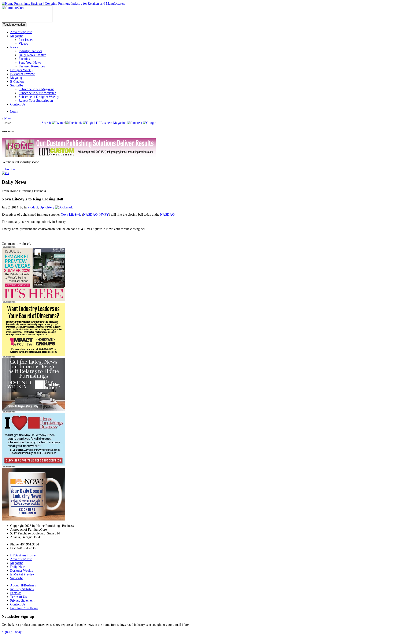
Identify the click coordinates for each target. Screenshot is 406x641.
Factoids (24, 58)
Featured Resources (32, 66)
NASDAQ (167, 214)
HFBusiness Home (23, 555)
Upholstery (47, 207)
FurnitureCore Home (24, 608)
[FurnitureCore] (27, 21)
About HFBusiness (23, 585)
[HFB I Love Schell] (33, 464)
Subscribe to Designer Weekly (39, 97)
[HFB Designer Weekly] (33, 409)
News (14, 47)
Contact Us (17, 104)
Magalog (16, 77)
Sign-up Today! (12, 632)
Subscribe (16, 85)
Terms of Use (19, 597)
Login (14, 111)
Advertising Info (21, 32)
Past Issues (26, 39)
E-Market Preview (22, 74)
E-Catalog (17, 81)
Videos (23, 43)
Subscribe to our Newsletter (37, 93)
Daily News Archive (32, 55)
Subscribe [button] (8, 169)
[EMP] (33, 299)
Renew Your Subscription (36, 100)
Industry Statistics (30, 51)
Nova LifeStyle (71, 214)
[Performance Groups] (33, 354)
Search (46, 123)
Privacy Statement (22, 600)
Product (32, 207)
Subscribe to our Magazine (36, 89)
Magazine (16, 36)
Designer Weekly (21, 70)
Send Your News (30, 62)
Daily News (18, 566)
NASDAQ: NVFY (96, 214)
